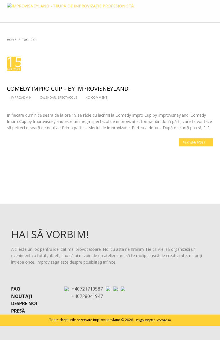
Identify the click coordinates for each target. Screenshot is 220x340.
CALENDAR (48, 97)
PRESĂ (18, 311)
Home (11, 39)
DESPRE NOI (24, 303)
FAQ (15, 289)
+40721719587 (87, 289)
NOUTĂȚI (21, 296)
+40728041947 (87, 296)
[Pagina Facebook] (115, 288)
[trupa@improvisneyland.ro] (108, 288)
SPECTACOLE (67, 97)
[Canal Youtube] (123, 288)
